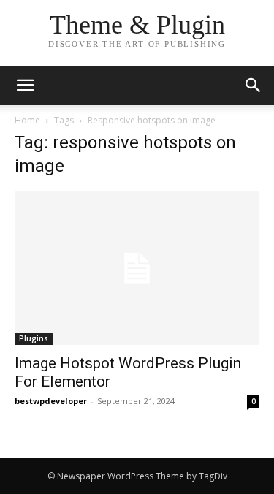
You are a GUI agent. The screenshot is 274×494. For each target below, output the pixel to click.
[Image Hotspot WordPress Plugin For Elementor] (137, 268)
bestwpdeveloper (51, 400)
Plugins (33, 338)
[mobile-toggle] (24, 85)
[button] (253, 85)
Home (27, 120)
